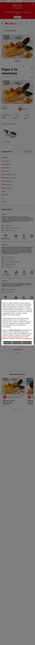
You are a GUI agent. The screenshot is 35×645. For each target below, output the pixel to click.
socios (22, 303)
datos (20, 308)
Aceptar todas (7, 342)
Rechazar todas (27, 342)
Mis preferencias (17, 342)
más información (26, 338)
